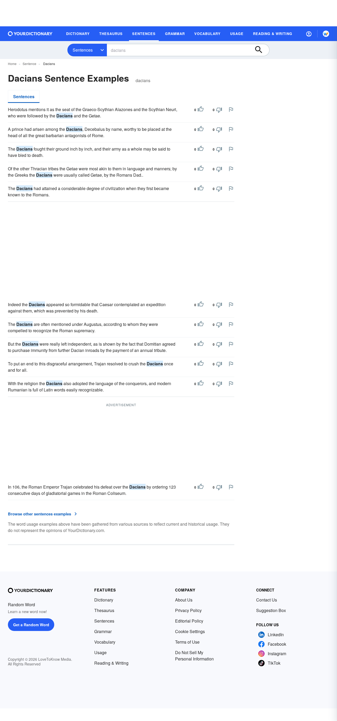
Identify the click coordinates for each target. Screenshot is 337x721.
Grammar (103, 631)
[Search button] (261, 50)
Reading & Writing (111, 663)
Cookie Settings (190, 631)
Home (12, 63)
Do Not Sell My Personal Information (194, 655)
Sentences (83, 50)
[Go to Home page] (30, 33)
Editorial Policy (189, 621)
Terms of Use (187, 642)
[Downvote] (219, 109)
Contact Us (266, 600)
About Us (183, 600)
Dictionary (103, 600)
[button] (309, 33)
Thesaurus (104, 610)
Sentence (29, 63)
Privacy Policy (188, 610)
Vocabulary (104, 642)
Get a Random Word (31, 624)
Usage (100, 652)
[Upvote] (200, 109)
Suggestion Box (271, 610)
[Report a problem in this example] (231, 109)
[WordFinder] (326, 33)
